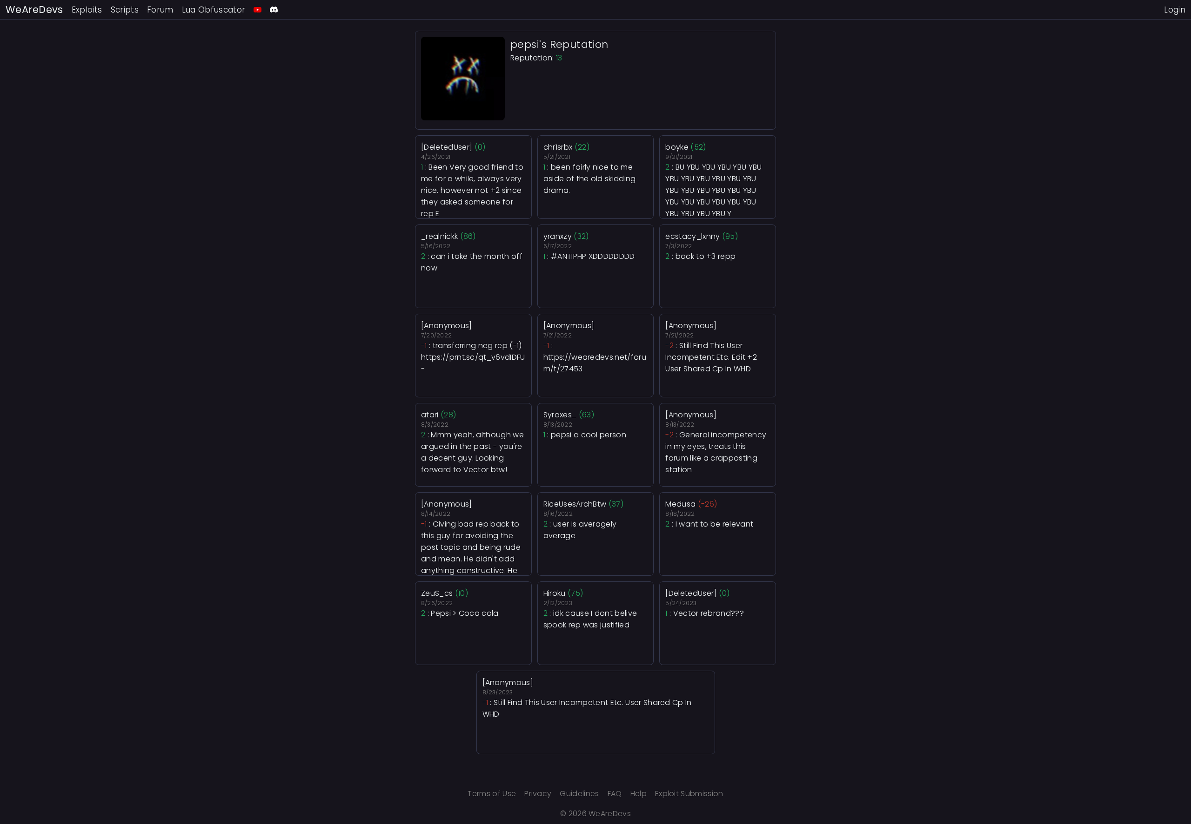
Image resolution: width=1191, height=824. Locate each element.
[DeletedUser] (446, 147)
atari (430, 414)
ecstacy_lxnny (692, 236)
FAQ (615, 793)
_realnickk (439, 236)
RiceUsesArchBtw (575, 504)
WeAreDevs (34, 9)
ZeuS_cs (437, 593)
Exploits (87, 9)
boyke (677, 147)
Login (1174, 9)
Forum (160, 9)
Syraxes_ (560, 414)
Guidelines (579, 793)
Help (638, 793)
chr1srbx (558, 147)
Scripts (125, 9)
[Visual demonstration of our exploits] (257, 9)
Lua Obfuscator (214, 9)
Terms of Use (492, 793)
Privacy (537, 793)
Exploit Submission (689, 793)
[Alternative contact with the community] (274, 9)
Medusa (680, 504)
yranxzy (557, 236)
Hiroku (554, 593)
